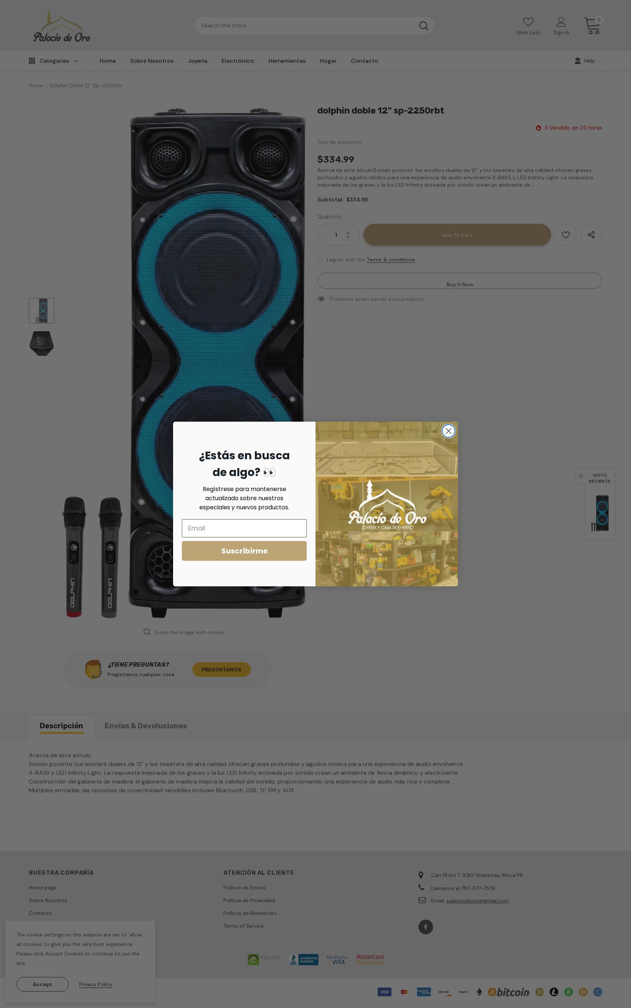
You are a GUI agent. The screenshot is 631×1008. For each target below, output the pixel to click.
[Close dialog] (448, 431)
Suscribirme (244, 551)
